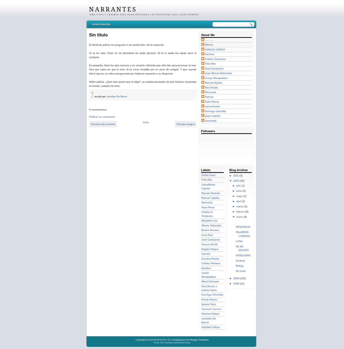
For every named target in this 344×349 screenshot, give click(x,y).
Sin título (98, 34)
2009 (236, 278)
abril (238, 201)
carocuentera (212, 106)
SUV (162, 343)
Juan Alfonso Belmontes (218, 73)
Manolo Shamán (210, 193)
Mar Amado (211, 87)
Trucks (156, 343)
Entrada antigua (186, 124)
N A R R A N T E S (112, 9)
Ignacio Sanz (208, 304)
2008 (236, 283)
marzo (239, 206)
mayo (239, 196)
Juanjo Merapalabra (216, 78)
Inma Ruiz (207, 235)
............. (209, 40)
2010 (236, 180)
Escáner (240, 260)
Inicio (146, 122)
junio (239, 190)
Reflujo (240, 265)
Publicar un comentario (102, 116)
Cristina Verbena (210, 263)
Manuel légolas (213, 82)
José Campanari (214, 68)
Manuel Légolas (210, 197)
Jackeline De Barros (116, 96)
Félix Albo (210, 63)
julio (238, 185)
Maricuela (210, 92)
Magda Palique (209, 249)
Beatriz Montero (210, 230)
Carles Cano (208, 175)
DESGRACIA (243, 226)
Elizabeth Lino (209, 220)
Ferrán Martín (209, 299)
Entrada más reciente (103, 124)
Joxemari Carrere (211, 309)
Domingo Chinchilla (212, 294)
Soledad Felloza (210, 327)
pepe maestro (213, 115)
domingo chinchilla (215, 111)
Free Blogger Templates (197, 340)
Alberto (209, 44)
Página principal (101, 24)
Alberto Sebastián (211, 225)
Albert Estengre (210, 281)
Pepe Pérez (208, 207)
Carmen (209, 54)
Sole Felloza (212, 101)
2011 (236, 175)
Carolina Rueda (210, 258)
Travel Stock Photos (182, 343)
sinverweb (210, 120)
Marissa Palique (210, 313)
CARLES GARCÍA (215, 49)
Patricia (209, 96)
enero (239, 216)
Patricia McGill (209, 244)
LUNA (239, 241)
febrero (240, 211)
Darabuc (206, 268)
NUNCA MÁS (243, 255)
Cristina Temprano (215, 59)
